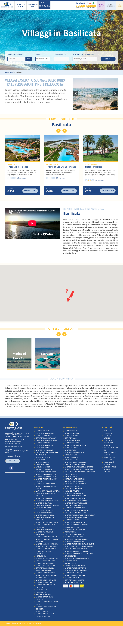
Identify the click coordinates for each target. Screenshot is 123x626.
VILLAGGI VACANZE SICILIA (45, 515)
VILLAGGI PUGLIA (71, 431)
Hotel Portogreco (93, 167)
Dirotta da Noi (9, 72)
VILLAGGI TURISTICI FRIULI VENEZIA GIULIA (80, 515)
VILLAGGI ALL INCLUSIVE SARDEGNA (44, 533)
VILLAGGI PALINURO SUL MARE (75, 462)
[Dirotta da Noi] (7, 5)
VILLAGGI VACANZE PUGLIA (45, 566)
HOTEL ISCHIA (41, 592)
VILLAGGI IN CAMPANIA (44, 503)
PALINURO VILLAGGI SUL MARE (75, 484)
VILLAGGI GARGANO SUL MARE (76, 570)
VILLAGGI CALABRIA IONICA (45, 484)
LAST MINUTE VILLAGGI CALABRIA (47, 491)
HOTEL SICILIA (41, 556)
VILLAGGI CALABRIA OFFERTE (46, 474)
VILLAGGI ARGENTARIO (44, 611)
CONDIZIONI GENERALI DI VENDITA (108, 443)
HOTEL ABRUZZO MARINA (74, 583)
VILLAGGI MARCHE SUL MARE (46, 549)
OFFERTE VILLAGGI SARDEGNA (75, 513)
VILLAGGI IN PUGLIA (72, 486)
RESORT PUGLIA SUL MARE (45, 563)
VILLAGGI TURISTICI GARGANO (75, 568)
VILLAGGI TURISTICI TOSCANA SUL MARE (79, 554)
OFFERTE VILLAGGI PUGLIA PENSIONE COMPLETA (45, 569)
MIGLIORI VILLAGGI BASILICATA (76, 501)
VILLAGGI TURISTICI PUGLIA (74, 453)
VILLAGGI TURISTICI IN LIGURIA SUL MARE (47, 540)
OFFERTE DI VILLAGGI (43, 508)
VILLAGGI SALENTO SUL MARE (75, 575)
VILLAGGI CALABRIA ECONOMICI (47, 477)
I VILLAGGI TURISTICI (72, 491)
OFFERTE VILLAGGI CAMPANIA (46, 440)
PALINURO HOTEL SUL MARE (75, 481)
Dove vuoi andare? (15, 55)
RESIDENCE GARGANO (43, 595)
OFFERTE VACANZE (42, 465)
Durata (38, 55)
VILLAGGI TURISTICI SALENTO (75, 493)
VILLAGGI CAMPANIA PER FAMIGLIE (77, 551)
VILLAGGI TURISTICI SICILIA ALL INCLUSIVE (79, 544)
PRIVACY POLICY (109, 457)
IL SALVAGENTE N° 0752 (12, 443)
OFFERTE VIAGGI (41, 460)
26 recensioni (99, 180)
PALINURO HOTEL (71, 477)
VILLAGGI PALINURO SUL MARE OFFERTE (79, 467)
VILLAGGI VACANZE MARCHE (75, 530)
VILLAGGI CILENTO (42, 431)
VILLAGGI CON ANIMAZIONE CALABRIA (45, 586)
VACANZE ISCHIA (70, 563)
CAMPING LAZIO (70, 556)
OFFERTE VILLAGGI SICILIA (45, 530)
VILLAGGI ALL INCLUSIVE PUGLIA (47, 558)
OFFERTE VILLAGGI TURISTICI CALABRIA (46, 495)
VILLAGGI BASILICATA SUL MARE (76, 503)
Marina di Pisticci (14, 165)
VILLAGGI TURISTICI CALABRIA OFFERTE (46, 480)
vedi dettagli (30, 191)
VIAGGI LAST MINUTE (43, 457)
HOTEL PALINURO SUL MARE (75, 479)
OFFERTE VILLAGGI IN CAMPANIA (47, 505)
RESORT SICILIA (70, 532)
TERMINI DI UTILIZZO (108, 437)
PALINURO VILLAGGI (72, 460)
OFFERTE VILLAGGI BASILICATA (75, 505)
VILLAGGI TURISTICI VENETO (75, 522)
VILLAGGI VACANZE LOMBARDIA (47, 544)
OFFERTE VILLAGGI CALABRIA (46, 438)
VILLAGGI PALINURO (72, 457)
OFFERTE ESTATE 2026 (32, 5)
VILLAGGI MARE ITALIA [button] (20, 5)
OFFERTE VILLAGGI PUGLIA (45, 433)
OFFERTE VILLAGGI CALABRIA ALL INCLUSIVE (80, 472)
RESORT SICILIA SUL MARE (74, 537)
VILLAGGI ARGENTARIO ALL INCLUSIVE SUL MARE (45, 615)
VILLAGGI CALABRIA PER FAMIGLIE (77, 558)
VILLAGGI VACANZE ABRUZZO (75, 498)
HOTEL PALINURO (71, 455)
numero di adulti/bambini (84, 55)
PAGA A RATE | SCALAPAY (109, 463)
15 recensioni (21, 178)
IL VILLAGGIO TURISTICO (44, 510)
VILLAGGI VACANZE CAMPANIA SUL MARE (79, 546)
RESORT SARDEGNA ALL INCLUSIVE (44, 552)
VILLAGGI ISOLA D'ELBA (44, 583)
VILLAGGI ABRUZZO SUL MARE (75, 496)
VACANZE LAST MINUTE (44, 469)
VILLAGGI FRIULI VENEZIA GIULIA (76, 510)
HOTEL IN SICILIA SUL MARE (45, 561)
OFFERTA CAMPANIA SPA (44, 513)
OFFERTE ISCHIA (41, 590)
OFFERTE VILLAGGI (42, 448)
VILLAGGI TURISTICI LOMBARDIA (76, 525)
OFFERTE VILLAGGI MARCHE (74, 534)
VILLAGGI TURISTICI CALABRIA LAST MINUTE (80, 469)
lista (28, 59)
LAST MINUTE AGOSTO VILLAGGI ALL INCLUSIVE (47, 454)
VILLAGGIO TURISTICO (72, 440)
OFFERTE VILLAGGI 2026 (44, 445)
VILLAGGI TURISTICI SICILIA (74, 542)
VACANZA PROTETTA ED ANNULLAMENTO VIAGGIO (111, 451)
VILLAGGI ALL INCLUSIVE (44, 450)
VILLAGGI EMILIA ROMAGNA (75, 508)
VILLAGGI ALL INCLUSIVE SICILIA (47, 522)
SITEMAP (107, 472)
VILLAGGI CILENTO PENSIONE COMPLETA (46, 608)
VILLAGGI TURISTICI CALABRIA (75, 445)
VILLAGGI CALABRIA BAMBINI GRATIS (46, 487)
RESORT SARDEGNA (72, 527)
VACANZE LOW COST (43, 467)
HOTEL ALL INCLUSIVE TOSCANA (76, 549)
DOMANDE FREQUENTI (108, 432)
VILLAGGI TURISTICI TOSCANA (46, 573)
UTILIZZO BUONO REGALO (110, 468)
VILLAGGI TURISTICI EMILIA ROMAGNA (45, 526)
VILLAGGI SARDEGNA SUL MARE (76, 518)
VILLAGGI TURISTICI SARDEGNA (47, 537)
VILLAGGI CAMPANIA (72, 436)
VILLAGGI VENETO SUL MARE (46, 580)
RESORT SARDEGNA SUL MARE (46, 546)
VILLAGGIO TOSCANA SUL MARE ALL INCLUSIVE (47, 576)
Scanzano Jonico (91, 165)
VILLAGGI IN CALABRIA (44, 498)
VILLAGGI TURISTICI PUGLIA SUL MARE (47, 603)
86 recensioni (60, 178)
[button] (75, 94)
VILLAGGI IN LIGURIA (72, 520)
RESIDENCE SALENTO (72, 578)
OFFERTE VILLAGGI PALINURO (75, 465)
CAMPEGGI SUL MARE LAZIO (75, 566)
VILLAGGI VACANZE (42, 462)
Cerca (108, 59)
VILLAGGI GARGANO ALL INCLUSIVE (44, 598)
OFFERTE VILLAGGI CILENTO (74, 580)
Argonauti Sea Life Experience (61, 167)
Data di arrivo (60, 55)
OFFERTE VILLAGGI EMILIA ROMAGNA (45, 519)
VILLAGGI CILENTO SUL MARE (75, 573)
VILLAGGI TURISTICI (43, 436)
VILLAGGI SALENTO (71, 448)
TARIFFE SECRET (109, 460)
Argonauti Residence (17, 167)
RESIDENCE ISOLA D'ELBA (73, 561)
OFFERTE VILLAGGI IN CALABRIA (47, 501)
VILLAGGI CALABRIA (72, 433)
